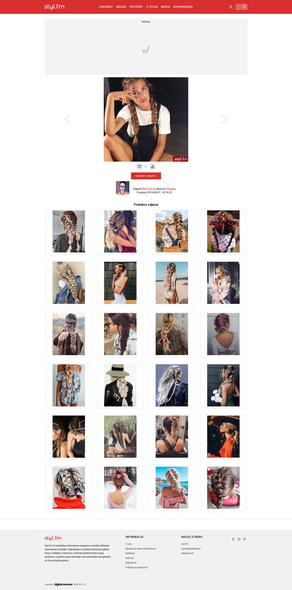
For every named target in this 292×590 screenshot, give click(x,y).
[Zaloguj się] (230, 6)
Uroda (121, 6)
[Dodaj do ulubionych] (140, 166)
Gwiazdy (106, 6)
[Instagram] (239, 540)
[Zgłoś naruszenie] (153, 166)
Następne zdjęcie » (146, 175)
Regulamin (131, 562)
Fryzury (136, 6)
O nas (129, 544)
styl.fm (185, 544)
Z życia (152, 6)
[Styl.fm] (58, 7)
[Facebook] (233, 540)
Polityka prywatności (137, 567)
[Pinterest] (244, 540)
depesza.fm (187, 553)
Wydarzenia (183, 6)
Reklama (130, 553)
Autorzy (130, 558)
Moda (165, 6)
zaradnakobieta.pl (190, 548)
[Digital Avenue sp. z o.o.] (64, 584)
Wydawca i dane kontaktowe (141, 548)
